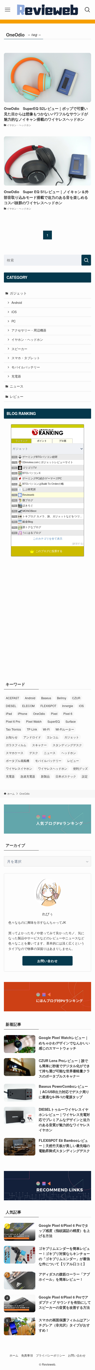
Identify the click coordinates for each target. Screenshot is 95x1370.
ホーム (14, 1355)
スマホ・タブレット (25, 358)
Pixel (54, 713)
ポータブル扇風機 (17, 760)
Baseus (46, 698)
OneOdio (39, 713)
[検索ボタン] (87, 10)
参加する (78, 543)
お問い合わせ (47, 960)
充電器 (16, 376)
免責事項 (27, 1355)
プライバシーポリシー (50, 1355)
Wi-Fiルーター (65, 729)
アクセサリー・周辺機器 (28, 330)
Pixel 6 (67, 713)
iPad (9, 713)
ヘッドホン (68, 753)
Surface (71, 721)
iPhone (22, 713)
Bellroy (61, 698)
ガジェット (18, 293)
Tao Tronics (13, 729)
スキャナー (39, 745)
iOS (14, 312)
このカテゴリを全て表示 (47, 538)
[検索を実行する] (86, 260)
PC (13, 321)
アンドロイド (32, 737)
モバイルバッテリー (25, 367)
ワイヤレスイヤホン (19, 768)
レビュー (16, 396)
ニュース (16, 386)
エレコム (52, 737)
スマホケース (14, 753)
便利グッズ (80, 768)
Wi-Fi (46, 729)
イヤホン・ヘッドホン (27, 339)
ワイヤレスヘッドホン (52, 768)
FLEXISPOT (48, 706)
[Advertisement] (47, 611)
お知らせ (12, 737)
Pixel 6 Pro (13, 721)
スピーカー (19, 349)
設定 (85, 776)
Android (16, 302)
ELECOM (28, 706)
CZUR (76, 698)
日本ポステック (66, 776)
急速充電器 (27, 776)
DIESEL (11, 706)
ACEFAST (12, 698)
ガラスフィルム (16, 745)
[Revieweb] (47, 10)
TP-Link (32, 729)
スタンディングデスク (67, 745)
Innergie (67, 706)
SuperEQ (54, 721)
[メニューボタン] (7, 10)
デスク (33, 753)
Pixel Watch (34, 721)
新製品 (45, 776)
